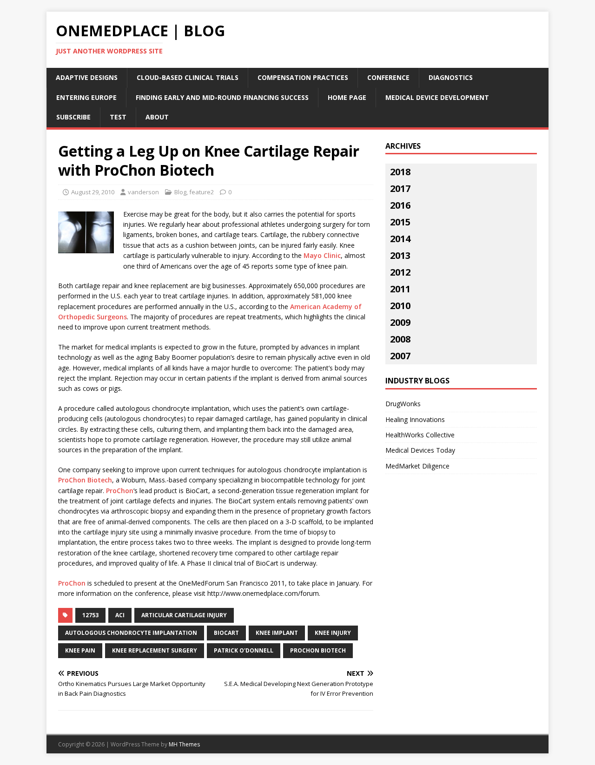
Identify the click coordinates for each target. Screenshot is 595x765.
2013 (400, 255)
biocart (226, 633)
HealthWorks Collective (420, 434)
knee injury (333, 633)
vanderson (143, 192)
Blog (180, 192)
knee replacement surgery (154, 650)
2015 (400, 222)
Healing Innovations (415, 419)
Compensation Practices (303, 77)
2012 (400, 272)
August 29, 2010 (92, 192)
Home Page (347, 97)
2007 (400, 356)
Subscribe (73, 116)
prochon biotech (318, 650)
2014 (400, 238)
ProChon (119, 490)
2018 (400, 171)
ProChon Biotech (85, 479)
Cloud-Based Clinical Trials (187, 77)
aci (120, 615)
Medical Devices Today (420, 450)
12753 (90, 615)
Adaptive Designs (87, 77)
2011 (400, 289)
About (157, 116)
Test (118, 116)
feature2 (201, 192)
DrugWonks (403, 403)
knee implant (277, 633)
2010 (400, 305)
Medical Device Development (437, 97)
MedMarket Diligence (417, 466)
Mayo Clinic (322, 255)
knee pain (80, 650)
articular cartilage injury (184, 615)
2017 (400, 188)
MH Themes (184, 744)
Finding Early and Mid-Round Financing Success (222, 97)
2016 (400, 205)
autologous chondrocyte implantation (131, 633)
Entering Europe (86, 97)
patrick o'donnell (243, 650)
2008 (400, 339)
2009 (400, 322)
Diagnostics (451, 77)
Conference (388, 77)
